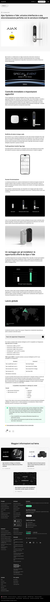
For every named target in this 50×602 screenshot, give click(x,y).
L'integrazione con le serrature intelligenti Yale (6, 542)
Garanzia (41, 598)
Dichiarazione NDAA (38, 596)
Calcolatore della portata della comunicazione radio (18, 554)
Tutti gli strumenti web (17, 561)
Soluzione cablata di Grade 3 (6, 538)
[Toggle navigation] (48, 1)
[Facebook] (26, 542)
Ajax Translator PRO (16, 513)
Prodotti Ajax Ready (4, 514)
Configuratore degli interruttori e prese (18, 557)
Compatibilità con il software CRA (18, 543)
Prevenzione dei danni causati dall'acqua (6, 545)
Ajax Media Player (16, 516)
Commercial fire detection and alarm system (6, 535)
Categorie (4, 5)
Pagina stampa (3, 582)
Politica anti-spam (19, 598)
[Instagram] (33, 542)
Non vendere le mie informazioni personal (8, 598)
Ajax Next (2, 587)
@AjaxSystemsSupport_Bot (32, 525)
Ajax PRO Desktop (16, 508)
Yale (21, 57)
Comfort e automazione (5, 508)
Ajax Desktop (15, 506)
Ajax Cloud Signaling (16, 514)
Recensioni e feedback (5, 590)
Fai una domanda (30, 527)
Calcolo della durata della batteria (17, 551)
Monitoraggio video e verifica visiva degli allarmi (18, 572)
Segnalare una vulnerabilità (22, 596)
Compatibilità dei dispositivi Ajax (18, 540)
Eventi (2, 584)
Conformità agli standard (17, 534)
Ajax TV (14, 511)
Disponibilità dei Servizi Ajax (18, 544)
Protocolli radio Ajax (4, 517)
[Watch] (25, 75)
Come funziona (3, 549)
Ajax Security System (17, 503)
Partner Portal (15, 582)
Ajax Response (16, 509)
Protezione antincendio (5, 506)
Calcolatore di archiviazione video (18, 547)
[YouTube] (30, 542)
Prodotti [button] (32, 1)
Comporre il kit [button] (42, 1)
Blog (1, 579)
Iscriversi (29, 506)
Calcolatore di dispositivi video (18, 549)
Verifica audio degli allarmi (17, 574)
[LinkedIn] (10, 431)
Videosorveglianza (4, 505)
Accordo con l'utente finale (34, 598)
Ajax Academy (15, 581)
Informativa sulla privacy (12, 596)
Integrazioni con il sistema (5, 513)
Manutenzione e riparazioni (18, 532)
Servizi (2, 511)
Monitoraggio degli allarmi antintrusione (17, 570)
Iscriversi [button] (29, 515)
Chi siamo (2, 581)
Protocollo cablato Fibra (5, 516)
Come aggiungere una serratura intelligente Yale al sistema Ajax (20, 425)
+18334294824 (30, 522)
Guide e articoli (16, 530)
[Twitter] (13, 431)
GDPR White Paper (31, 596)
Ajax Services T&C (26, 598)
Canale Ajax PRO (4, 589)
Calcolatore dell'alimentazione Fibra (18, 559)
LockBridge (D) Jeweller (24, 381)
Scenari (14, 517)
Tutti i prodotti (3, 509)
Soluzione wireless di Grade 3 (6, 536)
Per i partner (15, 579)
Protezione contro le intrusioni (6, 503)
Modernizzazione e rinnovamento (4, 548)
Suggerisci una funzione (32, 538)
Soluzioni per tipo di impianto (6, 532)
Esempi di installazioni (5, 530)
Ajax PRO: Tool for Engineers (18, 505)
